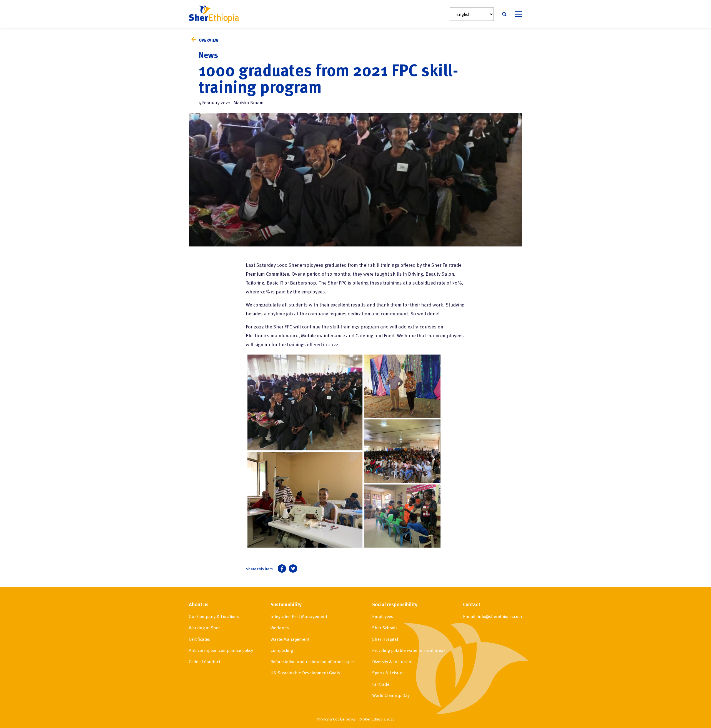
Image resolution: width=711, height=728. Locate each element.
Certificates (199, 639)
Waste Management (290, 639)
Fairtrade (380, 684)
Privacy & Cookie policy (336, 719)
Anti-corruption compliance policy (221, 650)
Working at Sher (204, 627)
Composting (282, 650)
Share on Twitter (293, 568)
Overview (209, 40)
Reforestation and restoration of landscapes (313, 661)
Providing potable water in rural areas (408, 650)
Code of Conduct (204, 661)
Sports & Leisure (388, 672)
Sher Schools (384, 627)
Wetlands (280, 627)
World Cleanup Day (391, 695)
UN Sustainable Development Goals (305, 672)
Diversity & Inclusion (391, 661)
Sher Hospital (385, 639)
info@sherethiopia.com (500, 616)
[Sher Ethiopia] (214, 14)
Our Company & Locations (214, 616)
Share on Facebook (282, 568)
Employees (382, 616)
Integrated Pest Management (299, 616)
